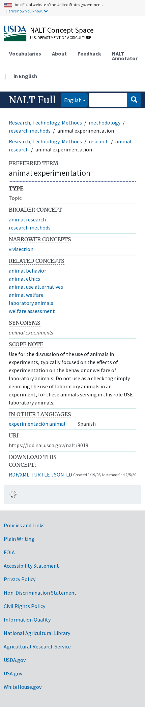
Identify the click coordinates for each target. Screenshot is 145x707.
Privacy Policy (19, 579)
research (99, 141)
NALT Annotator (125, 56)
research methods (30, 130)
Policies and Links (24, 525)
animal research (27, 219)
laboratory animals (31, 302)
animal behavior (27, 270)
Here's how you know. (24, 10)
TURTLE (40, 474)
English (71, 99)
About (59, 53)
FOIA (9, 552)
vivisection (21, 249)
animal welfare (26, 294)
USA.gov (13, 673)
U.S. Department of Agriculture (60, 37)
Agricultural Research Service (37, 646)
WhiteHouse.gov (22, 686)
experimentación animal (37, 423)
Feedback (89, 53)
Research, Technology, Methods (45, 122)
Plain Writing (19, 538)
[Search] (134, 100)
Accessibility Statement (31, 565)
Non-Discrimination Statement (40, 592)
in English (25, 76)
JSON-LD (61, 474)
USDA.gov (15, 660)
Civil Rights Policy (24, 606)
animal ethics (24, 278)
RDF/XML (19, 474)
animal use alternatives (36, 286)
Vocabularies (25, 53)
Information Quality (27, 619)
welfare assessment (32, 311)
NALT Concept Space (62, 30)
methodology (104, 122)
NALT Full (32, 100)
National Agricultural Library (37, 633)
